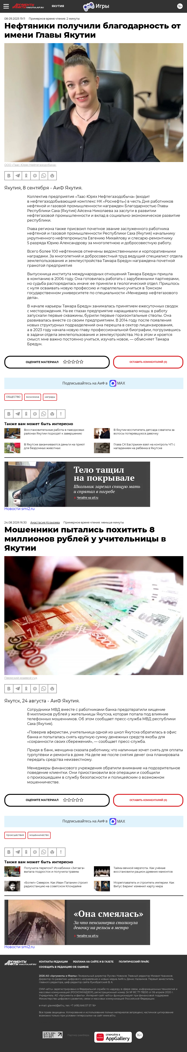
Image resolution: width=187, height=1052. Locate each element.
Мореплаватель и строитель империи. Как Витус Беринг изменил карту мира (144, 884)
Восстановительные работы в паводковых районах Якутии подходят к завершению (54, 431)
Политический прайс (134, 961)
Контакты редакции (53, 961)
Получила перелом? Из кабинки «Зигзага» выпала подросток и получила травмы (54, 869)
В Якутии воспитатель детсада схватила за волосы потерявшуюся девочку (144, 431)
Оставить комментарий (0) (148, 362)
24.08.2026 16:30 (15, 522)
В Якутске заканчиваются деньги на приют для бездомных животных (54, 446)
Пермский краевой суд (20, 678)
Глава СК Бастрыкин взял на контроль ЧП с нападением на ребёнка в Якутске (144, 446)
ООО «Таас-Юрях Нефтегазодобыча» (30, 165)
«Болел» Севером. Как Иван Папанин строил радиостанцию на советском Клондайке (56, 884)
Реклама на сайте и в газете (93, 961)
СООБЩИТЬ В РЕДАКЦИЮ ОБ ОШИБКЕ (64, 967)
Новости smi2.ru (19, 509)
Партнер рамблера (78, 1035)
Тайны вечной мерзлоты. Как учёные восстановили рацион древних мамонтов (143, 869)
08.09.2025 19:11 (14, 18)
